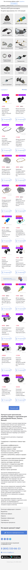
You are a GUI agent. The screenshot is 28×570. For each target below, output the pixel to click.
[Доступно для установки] (15, 557)
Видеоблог (4, 511)
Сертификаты (5, 520)
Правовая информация (7, 518)
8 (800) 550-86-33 (11, 548)
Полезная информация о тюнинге (11, 509)
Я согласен (14, 3)
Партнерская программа (8, 522)
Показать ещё (14, 408)
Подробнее (21, 1)
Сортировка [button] (4, 89)
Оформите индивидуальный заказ (15, 532)
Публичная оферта (6, 513)
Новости (3, 516)
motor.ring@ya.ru (8, 552)
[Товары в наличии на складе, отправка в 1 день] (14, 278)
